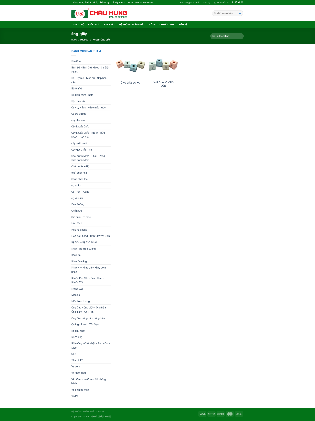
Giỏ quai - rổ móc (81, 217)
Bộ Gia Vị (76, 88)
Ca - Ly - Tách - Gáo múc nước (88, 107)
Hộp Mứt (76, 223)
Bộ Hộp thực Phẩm (82, 94)
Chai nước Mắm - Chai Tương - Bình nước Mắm (88, 158)
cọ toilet (76, 185)
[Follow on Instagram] (236, 2)
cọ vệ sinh (77, 198)
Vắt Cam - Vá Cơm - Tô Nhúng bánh (88, 381)
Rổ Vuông (76, 337)
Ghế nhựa (76, 210)
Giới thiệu (94, 24)
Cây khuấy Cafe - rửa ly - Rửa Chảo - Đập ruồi (88, 135)
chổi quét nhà (79, 172)
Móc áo (75, 295)
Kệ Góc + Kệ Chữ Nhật (84, 242)
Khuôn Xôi (77, 288)
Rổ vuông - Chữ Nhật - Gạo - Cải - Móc (90, 345)
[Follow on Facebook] (233, 2)
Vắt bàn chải (78, 372)
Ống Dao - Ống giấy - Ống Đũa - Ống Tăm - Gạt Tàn (89, 309)
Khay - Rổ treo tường (83, 248)
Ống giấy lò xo (130, 82)
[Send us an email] (242, 2)
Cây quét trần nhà (81, 149)
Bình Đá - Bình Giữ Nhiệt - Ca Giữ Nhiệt (90, 69)
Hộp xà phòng (79, 229)
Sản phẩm (110, 24)
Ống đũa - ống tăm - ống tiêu (88, 318)
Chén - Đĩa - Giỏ (80, 166)
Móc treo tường (80, 301)
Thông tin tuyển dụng (161, 24)
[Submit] (240, 13)
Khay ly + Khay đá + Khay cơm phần (88, 269)
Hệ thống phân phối (189, 2)
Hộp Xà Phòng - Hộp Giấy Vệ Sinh (90, 236)
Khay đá (76, 255)
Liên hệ (206, 2)
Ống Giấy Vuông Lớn (163, 84)
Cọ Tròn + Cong (80, 191)
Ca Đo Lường (78, 113)
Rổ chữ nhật (78, 330)
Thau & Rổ (77, 360)
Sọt (73, 353)
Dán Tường (77, 204)
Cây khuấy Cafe (80, 126)
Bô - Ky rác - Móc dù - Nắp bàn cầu (88, 80)
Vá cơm (75, 366)
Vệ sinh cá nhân (80, 389)
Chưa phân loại (79, 179)
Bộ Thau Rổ (78, 101)
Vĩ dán (74, 396)
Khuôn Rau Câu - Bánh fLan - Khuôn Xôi (87, 280)
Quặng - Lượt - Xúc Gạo (85, 324)
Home (74, 39)
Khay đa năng (79, 261)
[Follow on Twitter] (239, 2)
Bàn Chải (76, 61)
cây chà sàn (78, 120)
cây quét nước (79, 143)
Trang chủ (77, 24)
